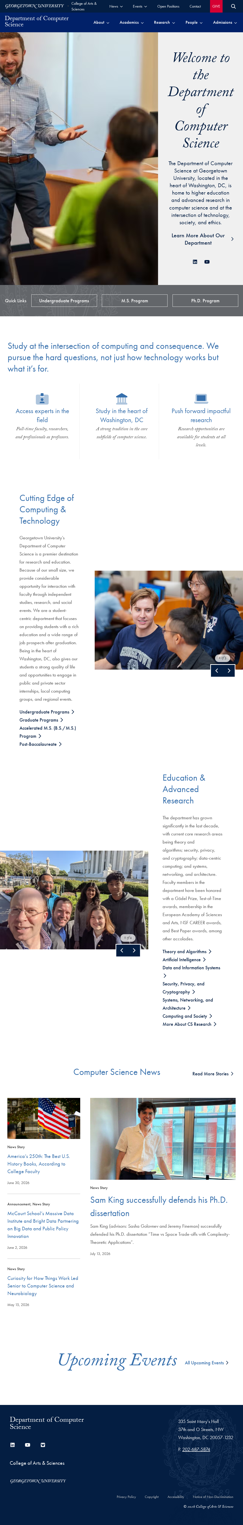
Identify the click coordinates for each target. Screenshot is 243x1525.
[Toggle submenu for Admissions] (235, 22)
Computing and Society (185, 1016)
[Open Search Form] (233, 6)
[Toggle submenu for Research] (173, 22)
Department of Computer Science (47, 1424)
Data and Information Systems (191, 968)
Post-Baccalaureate (38, 744)
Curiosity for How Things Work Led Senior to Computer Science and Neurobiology (42, 1286)
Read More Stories (210, 1074)
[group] (169, 620)
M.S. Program (134, 301)
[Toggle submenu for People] (201, 22)
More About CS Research (188, 1024)
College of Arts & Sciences (84, 6)
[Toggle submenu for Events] (145, 6)
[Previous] (217, 671)
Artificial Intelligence (182, 959)
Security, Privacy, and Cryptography (184, 988)
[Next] (229, 671)
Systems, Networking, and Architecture (188, 1004)
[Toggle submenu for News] (121, 6)
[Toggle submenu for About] (107, 22)
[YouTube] (206, 262)
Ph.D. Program (205, 301)
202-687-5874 (196, 1449)
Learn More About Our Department (198, 239)
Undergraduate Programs (64, 301)
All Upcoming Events (204, 1363)
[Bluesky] (43, 1445)
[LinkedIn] (195, 262)
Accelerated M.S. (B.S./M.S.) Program (47, 732)
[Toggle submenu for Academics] (142, 22)
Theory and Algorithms (185, 951)
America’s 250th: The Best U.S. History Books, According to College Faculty (38, 1164)
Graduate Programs (39, 720)
